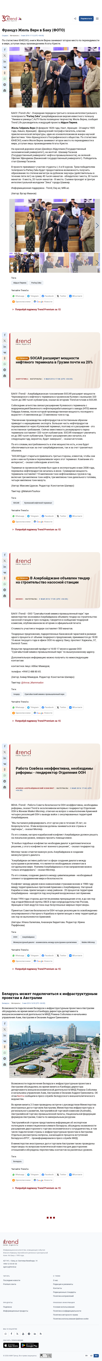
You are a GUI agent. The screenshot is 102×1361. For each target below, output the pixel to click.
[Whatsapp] (5, 1333)
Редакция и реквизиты (63, 1284)
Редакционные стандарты (64, 1292)
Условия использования (64, 1307)
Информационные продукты (15, 1311)
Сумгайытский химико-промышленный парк (44, 694)
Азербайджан (28, 937)
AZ (91, 1356)
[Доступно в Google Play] (30, 1345)
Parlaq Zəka (36, 283)
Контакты (57, 1288)
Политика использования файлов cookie (70, 1319)
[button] (4, 49)
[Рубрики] (97, 18)
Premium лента (9, 1284)
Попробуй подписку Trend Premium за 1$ (38, 309)
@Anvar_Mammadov (32, 682)
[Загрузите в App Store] (11, 1345)
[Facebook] (11, 1333)
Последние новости (11, 1280)
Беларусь (17, 1161)
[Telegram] (29, 1333)
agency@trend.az (9, 1267)
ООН (15, 937)
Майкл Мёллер (88, 942)
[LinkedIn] (34, 1333)
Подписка (7, 1307)
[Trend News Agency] (10, 1242)
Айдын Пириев (19, 283)
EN (86, 1356)
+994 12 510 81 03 (10, 1264)
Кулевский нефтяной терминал (38, 503)
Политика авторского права (65, 1315)
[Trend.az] (12, 19)
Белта (20, 1096)
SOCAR (16, 503)
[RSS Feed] (40, 1333)
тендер (16, 694)
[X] (17, 1333)
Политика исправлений (63, 1296)
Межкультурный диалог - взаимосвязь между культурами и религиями (45, 942)
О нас (55, 1280)
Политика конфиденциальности (67, 1311)
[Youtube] (23, 1333)
